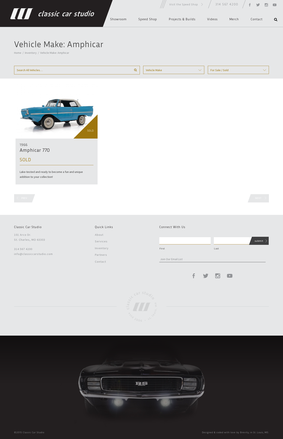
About (99, 235)
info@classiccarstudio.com (33, 254)
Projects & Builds (182, 19)
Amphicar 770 (35, 150)
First (162, 248)
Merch (234, 19)
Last (216, 248)
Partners (101, 255)
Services (101, 241)
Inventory (31, 53)
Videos (212, 19)
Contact (256, 19)
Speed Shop (147, 19)
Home (17, 53)
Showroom (118, 19)
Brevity (244, 432)
